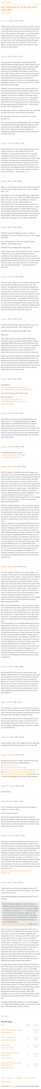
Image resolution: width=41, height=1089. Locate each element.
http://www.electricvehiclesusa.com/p (14, 924)
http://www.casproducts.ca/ (9, 765)
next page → (5, 1016)
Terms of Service (29, 1078)
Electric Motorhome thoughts (11, 1030)
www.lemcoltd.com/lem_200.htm (11, 455)
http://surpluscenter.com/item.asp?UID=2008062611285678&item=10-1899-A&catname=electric (14, 401)
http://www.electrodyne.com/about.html (13, 767)
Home (3, 1078)
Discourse (12, 1086)
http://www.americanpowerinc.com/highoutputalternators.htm (20, 769)
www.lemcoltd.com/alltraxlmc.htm (12, 457)
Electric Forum (5, 2)
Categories (10, 1078)
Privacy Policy (5, 1081)
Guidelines (19, 1078)
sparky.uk (27, 171)
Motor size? (5, 1045)
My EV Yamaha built (8, 1037)
